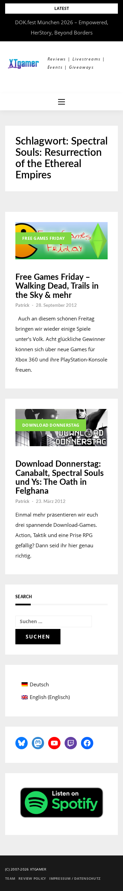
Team (10, 878)
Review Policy (32, 878)
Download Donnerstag (50, 425)
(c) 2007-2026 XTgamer (25, 869)
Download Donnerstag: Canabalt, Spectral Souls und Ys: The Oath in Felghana (59, 477)
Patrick (22, 305)
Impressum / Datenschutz (74, 878)
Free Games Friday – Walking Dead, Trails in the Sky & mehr (57, 286)
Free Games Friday (43, 238)
